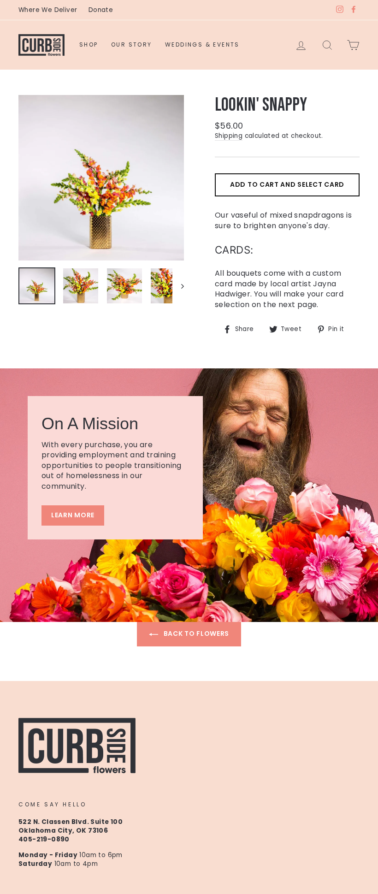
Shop (88, 44)
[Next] (178, 285)
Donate (101, 10)
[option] (101, 178)
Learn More (72, 515)
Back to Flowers (195, 633)
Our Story (131, 44)
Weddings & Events (202, 44)
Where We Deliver (47, 10)
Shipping (228, 135)
